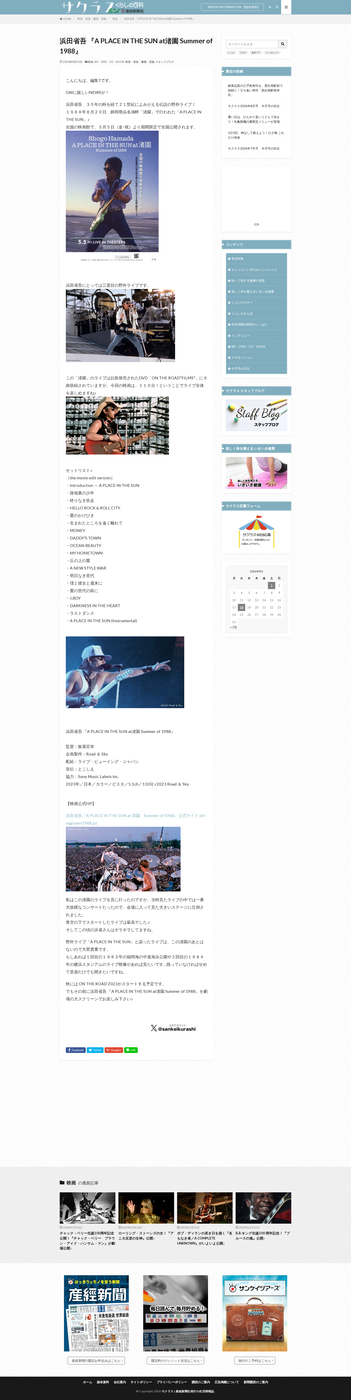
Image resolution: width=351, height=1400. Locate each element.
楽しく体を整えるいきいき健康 (252, 291)
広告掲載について (227, 1382)
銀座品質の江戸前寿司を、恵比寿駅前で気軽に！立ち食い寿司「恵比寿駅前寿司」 (255, 90)
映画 (115, 18)
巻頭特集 (237, 258)
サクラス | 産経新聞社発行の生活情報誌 (188, 1391)
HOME (67, 19)
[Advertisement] (137, 1107)
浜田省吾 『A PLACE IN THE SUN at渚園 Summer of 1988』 (159, 18)
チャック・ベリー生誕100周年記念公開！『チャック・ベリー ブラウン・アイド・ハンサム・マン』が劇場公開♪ (87, 1240)
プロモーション (242, 357)
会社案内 (120, 1382)
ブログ (243, 52)
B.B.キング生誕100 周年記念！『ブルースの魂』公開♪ (263, 1235)
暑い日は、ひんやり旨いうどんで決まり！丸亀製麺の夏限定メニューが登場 (254, 119)
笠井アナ (255, 52)
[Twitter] (95, 1050)
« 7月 (233, 627)
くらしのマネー (242, 302)
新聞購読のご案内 (256, 1382)
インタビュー (272, 52)
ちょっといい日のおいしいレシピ (254, 269)
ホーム (87, 1382)
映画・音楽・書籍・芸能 (91, 18)
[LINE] (131, 1050)
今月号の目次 (240, 368)
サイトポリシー (141, 1382)
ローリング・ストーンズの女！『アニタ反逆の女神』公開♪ (146, 1235)
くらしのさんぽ (242, 313)
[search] (282, 44)
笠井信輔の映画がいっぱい (249, 324)
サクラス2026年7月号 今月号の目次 (254, 148)
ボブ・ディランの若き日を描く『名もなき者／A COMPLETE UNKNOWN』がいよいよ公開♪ (204, 1238)
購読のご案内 (201, 1382)
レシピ (231, 52)
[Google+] (114, 1050)
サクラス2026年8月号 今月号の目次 (254, 106)
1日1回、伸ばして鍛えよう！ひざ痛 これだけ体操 (256, 135)
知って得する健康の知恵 (248, 280)
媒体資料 (103, 1382)
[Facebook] (76, 1050)
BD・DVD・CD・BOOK (109, 61)
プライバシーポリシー (172, 1382)
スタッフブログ (165, 61)
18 (241, 607)
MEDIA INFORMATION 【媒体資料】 (234, 7)
